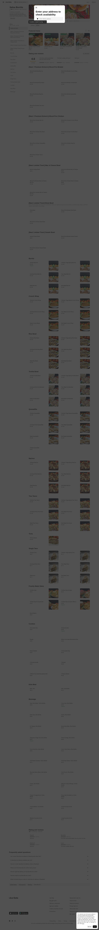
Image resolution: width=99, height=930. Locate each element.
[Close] (36, 7)
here (83, 923)
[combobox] (50, 18)
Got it (95, 926)
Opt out (89, 926)
